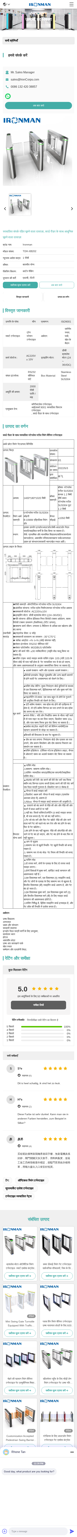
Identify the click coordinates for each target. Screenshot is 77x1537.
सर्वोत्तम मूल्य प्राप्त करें (20, 285)
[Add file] (4, 1531)
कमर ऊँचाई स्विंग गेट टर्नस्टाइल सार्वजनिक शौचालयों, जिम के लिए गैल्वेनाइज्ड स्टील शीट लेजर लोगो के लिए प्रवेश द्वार (57, 1266)
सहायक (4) (27, 1146)
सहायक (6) (27, 1075)
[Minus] (72, 1452)
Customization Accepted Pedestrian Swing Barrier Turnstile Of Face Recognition (20, 1438)
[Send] (72, 1531)
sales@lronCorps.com (25, 79)
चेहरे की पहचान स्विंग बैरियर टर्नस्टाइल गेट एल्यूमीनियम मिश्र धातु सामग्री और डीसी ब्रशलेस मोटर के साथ (20, 1381)
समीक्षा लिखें (38, 1005)
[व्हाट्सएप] (8, 96)
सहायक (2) (27, 1106)
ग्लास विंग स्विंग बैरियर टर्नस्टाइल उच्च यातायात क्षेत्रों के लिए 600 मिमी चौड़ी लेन (57, 1323)
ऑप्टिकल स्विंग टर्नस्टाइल (31, 1180)
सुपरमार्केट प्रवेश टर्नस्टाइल (19, 1188)
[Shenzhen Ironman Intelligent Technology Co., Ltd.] (39, 4)
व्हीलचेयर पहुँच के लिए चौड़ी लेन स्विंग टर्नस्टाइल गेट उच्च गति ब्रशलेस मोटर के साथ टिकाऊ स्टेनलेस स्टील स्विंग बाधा (57, 1381)
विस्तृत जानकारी (22, 297)
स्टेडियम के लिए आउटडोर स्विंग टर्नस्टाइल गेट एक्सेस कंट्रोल (57, 1438)
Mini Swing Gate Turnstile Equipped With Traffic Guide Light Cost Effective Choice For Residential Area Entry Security (20, 1323)
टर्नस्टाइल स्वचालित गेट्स (18, 1196)
